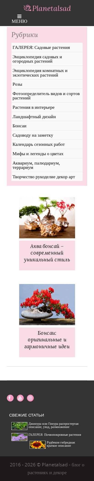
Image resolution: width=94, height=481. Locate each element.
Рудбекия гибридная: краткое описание (61, 444)
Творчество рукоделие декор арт (44, 176)
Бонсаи (19, 125)
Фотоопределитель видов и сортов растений (46, 95)
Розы (17, 84)
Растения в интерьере (34, 107)
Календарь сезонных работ (39, 144)
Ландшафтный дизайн (34, 116)
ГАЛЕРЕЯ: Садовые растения (41, 47)
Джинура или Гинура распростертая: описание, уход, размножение (54, 425)
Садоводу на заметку (33, 135)
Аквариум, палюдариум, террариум (36, 165)
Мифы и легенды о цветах (38, 153)
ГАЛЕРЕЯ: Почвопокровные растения (55, 434)
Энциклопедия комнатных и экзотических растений (40, 72)
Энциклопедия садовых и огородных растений (37, 58)
